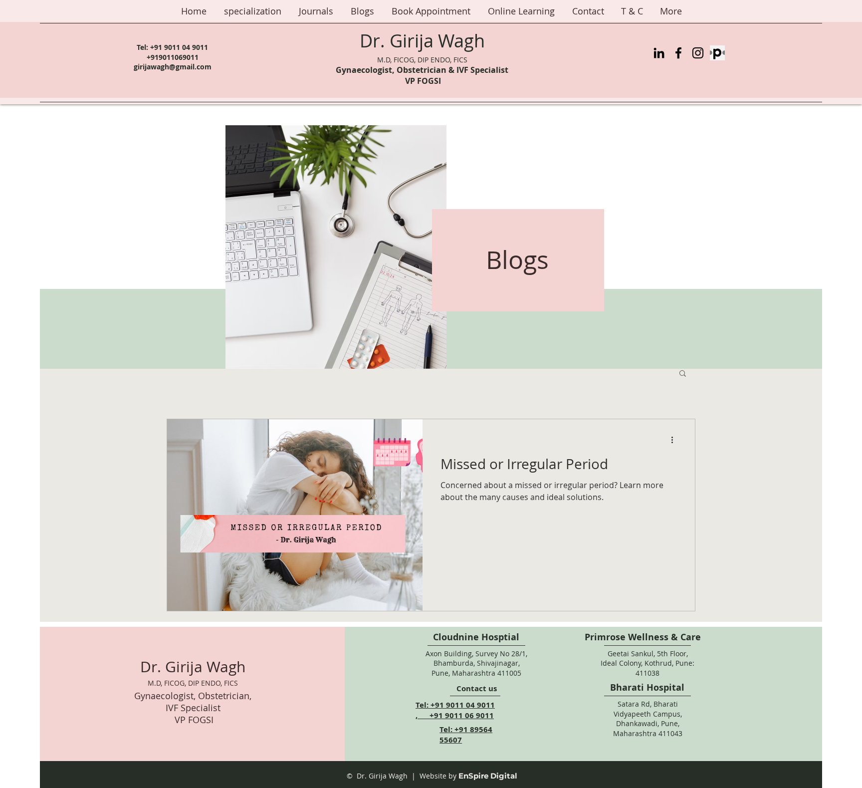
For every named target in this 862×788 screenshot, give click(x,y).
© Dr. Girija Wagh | (381, 776)
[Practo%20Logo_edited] (717, 52)
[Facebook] (678, 52)
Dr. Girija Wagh (422, 40)
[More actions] (675, 440)
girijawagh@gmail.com (173, 66)
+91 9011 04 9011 (179, 47)
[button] (682, 374)
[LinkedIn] (658, 52)
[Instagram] (697, 52)
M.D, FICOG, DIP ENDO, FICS (422, 59)
